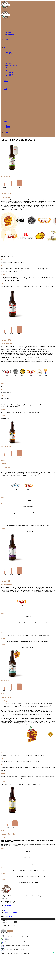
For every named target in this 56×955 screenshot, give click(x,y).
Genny (2, 948)
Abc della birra (9, 54)
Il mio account (7, 113)
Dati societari (23, 915)
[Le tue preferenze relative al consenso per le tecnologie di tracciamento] (53, 952)
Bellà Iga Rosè (12, 72)
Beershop (6, 909)
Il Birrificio (8, 52)
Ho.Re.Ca (5, 89)
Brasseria (6, 39)
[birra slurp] (12, 170)
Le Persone (8, 32)
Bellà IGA (8, 71)
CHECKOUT (10, 931)
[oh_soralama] (12, 561)
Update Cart (3, 931)
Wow (2, 943)
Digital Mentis (8, 916)
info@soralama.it (5, 899)
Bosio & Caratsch (10, 76)
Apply (16, 922)
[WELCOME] (12, 813)
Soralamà (8, 64)
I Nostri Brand (7, 59)
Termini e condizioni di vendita (37, 915)
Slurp (2, 935)
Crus (7, 67)
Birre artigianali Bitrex (11, 65)
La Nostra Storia (10, 34)
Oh (1, 952)
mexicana (8, 69)
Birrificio (5, 47)
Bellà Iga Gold (12, 74)
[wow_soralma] (12, 317)
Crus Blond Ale (5, 939)
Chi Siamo (6, 28)
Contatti (5, 105)
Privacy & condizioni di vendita (10, 912)
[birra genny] (12, 677)
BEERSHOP (6, 81)
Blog (4, 97)
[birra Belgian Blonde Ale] (12, 443)
